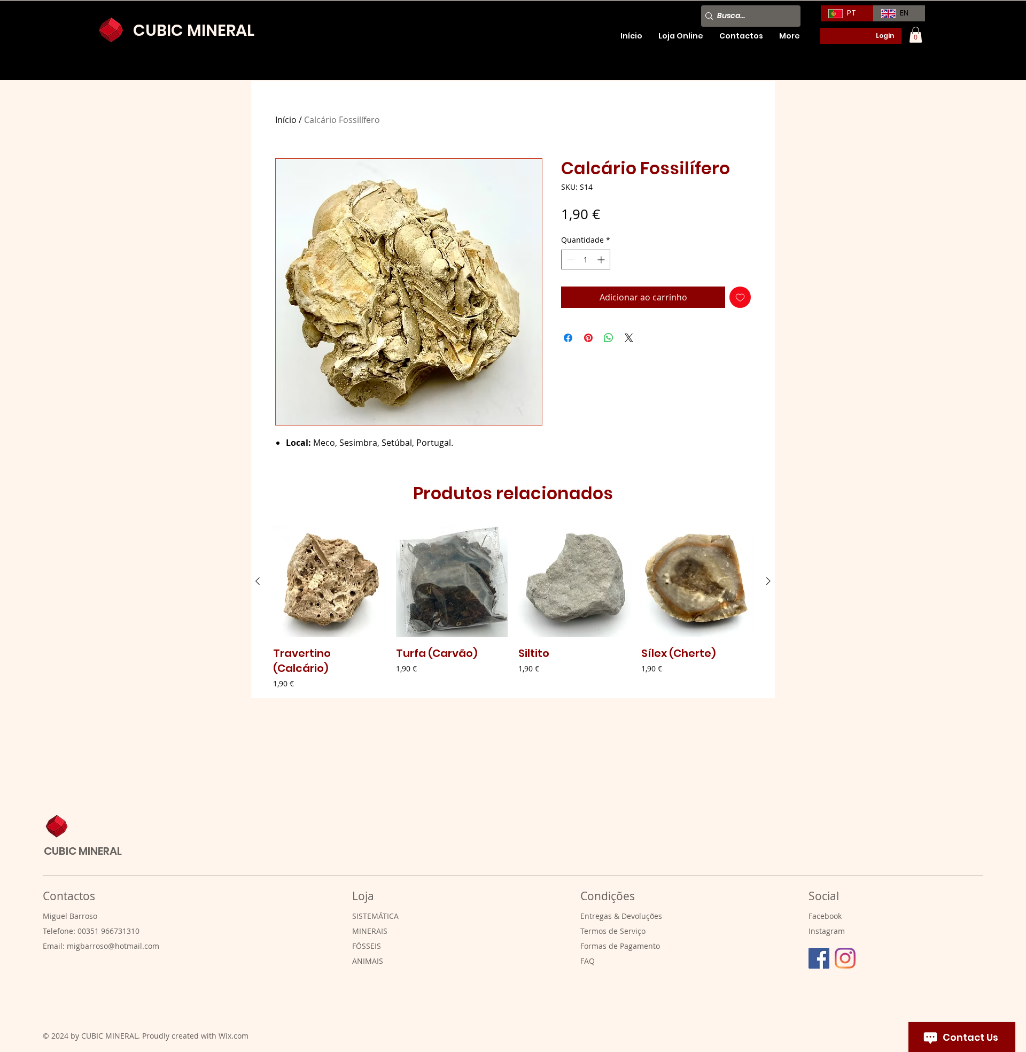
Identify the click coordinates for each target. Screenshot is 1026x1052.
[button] (915, 35)
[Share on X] (629, 337)
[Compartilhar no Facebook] (568, 337)
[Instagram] (845, 958)
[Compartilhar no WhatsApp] (608, 337)
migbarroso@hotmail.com (113, 946)
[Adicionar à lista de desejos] (740, 297)
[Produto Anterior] (257, 581)
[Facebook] (819, 958)
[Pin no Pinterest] (588, 337)
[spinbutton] (585, 259)
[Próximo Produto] (768, 581)
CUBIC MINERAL (83, 851)
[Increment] (602, 259)
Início (286, 120)
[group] (513, 607)
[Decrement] (569, 259)
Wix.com (233, 1036)
